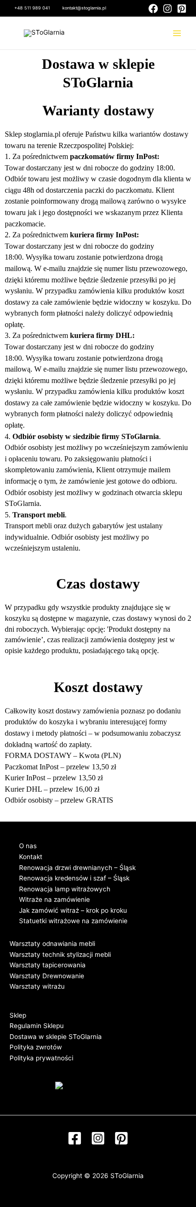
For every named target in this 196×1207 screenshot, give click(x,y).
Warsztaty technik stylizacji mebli (60, 954)
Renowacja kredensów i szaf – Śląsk (74, 878)
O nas (28, 846)
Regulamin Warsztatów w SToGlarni (64, 997)
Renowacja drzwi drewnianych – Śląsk (77, 867)
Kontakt (30, 857)
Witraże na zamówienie (54, 899)
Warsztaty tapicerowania (48, 965)
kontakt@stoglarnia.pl (84, 7)
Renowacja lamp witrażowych (64, 889)
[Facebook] (153, 8)
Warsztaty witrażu (37, 986)
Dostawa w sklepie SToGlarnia (56, 1036)
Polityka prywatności (41, 1058)
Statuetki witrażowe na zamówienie (73, 921)
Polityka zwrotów (36, 1047)
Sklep (18, 1015)
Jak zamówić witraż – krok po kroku (73, 910)
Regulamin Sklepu (37, 1025)
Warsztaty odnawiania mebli (52, 943)
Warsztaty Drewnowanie (47, 976)
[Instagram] (167, 8)
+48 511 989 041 (32, 7)
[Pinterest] (181, 8)
